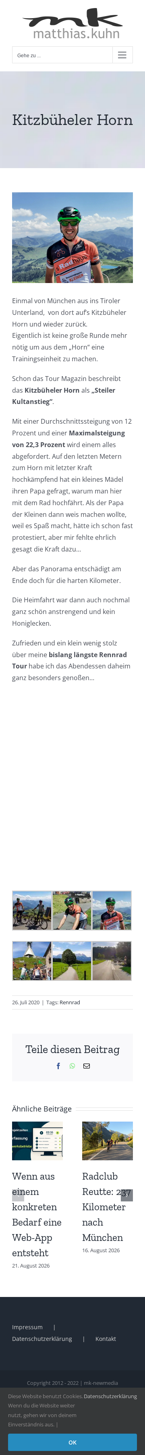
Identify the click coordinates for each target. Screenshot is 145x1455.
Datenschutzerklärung (42, 1339)
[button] (18, 1195)
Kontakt (105, 1339)
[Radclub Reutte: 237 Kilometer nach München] (107, 1126)
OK (72, 1442)
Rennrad (70, 1002)
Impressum (27, 1327)
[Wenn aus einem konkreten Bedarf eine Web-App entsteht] (37, 1126)
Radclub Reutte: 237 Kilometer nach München (106, 1206)
